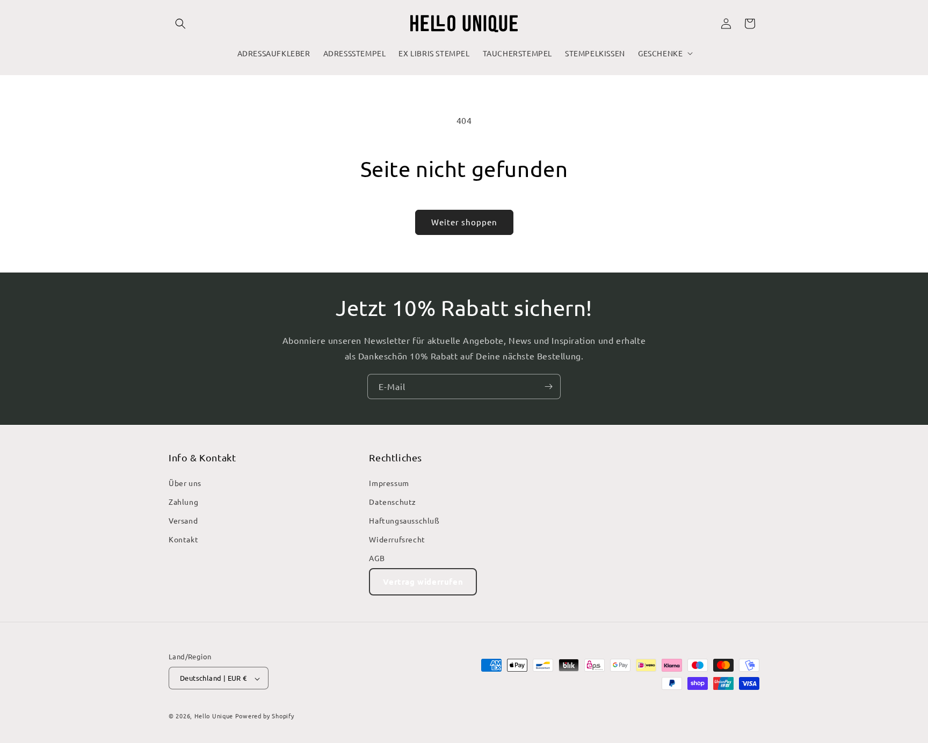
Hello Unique (213, 716)
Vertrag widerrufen (423, 581)
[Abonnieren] (548, 386)
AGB (377, 558)
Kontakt (183, 539)
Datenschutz (392, 501)
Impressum (389, 482)
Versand (183, 520)
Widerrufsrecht (397, 539)
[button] (180, 23)
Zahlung (183, 501)
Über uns (185, 482)
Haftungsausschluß (404, 520)
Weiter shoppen (464, 222)
